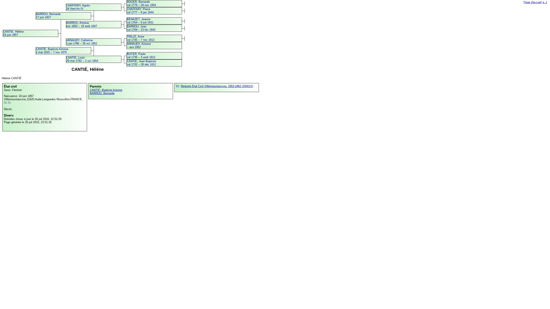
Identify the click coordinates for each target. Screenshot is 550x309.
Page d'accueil (533, 2)
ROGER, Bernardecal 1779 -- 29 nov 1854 (141, 3)
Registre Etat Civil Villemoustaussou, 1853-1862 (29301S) (217, 86)
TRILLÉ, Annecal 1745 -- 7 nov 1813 (140, 38)
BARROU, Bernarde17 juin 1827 (48, 15)
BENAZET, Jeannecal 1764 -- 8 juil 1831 (140, 21)
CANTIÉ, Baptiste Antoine (106, 90)
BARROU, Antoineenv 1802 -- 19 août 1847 (81, 24)
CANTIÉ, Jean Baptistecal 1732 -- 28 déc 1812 (141, 63)
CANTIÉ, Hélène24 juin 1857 (13, 33)
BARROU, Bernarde (102, 93)
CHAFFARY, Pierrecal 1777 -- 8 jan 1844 (140, 11)
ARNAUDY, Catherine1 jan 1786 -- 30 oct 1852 (81, 42)
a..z (544, 2)
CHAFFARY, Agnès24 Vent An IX (78, 7)
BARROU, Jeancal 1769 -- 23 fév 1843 (141, 28)
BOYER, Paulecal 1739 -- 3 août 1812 (141, 55)
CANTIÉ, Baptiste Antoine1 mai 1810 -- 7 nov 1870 (52, 50)
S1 (5, 102)
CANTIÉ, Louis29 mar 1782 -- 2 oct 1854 (82, 59)
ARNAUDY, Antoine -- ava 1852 (139, 45)
